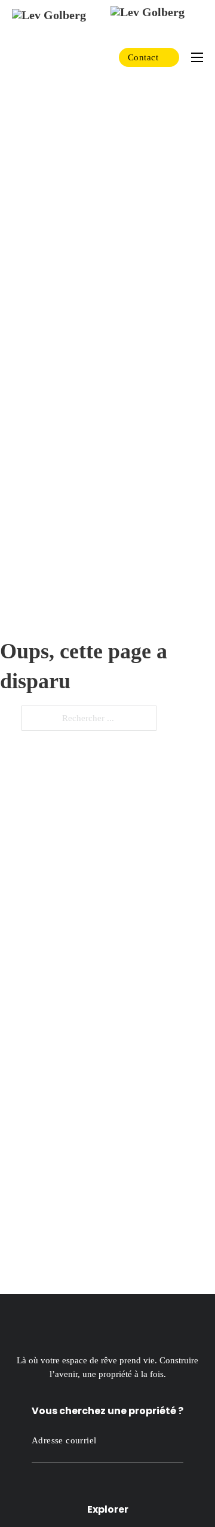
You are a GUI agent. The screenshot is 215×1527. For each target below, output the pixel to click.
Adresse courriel (64, 1440)
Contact (143, 57)
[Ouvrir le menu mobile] (197, 57)
